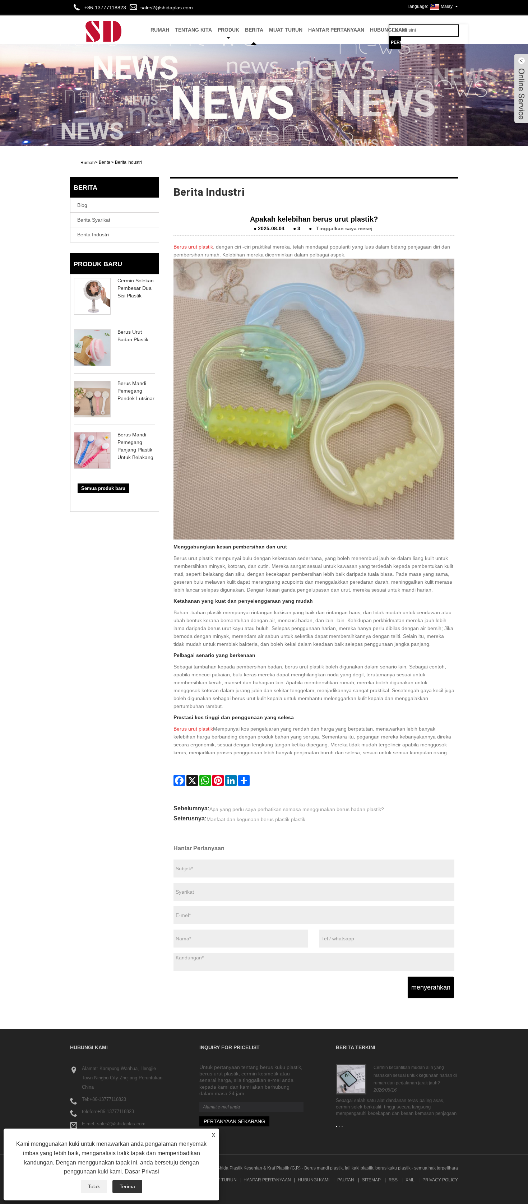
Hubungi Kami (389, 30)
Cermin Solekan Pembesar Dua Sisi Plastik (135, 288)
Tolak (94, 1186)
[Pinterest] (218, 780)
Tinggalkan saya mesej (344, 228)
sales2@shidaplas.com (166, 7)
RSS (393, 1179)
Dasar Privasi (142, 1171)
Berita (254, 30)
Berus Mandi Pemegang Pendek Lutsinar (135, 390)
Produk (228, 30)
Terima (127, 1186)
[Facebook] (179, 780)
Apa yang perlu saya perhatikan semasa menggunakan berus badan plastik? (296, 809)
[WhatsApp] (205, 780)
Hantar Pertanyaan (336, 30)
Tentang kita (193, 30)
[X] (192, 780)
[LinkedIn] (231, 780)
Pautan (345, 1179)
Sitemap (371, 1179)
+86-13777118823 (107, 1099)
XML (410, 1179)
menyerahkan (430, 987)
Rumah (159, 30)
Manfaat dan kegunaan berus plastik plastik (256, 819)
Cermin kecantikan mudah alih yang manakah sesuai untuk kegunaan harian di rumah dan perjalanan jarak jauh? (415, 1075)
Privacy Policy (440, 1179)
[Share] (244, 780)
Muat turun (285, 30)
